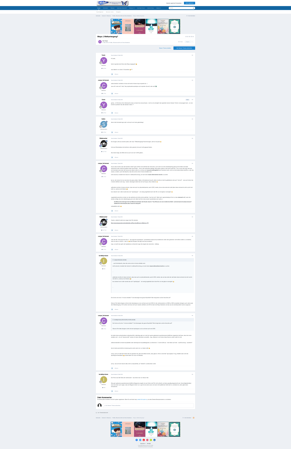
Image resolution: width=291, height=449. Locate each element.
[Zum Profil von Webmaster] (103, 143)
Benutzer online (110, 12)
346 (104, 268)
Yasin (106, 41)
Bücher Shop (151, 8)
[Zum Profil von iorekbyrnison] (103, 261)
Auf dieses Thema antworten (184, 48)
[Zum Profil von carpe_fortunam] (103, 85)
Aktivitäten (105, 8)
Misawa (112, 8)
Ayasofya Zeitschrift (122, 8)
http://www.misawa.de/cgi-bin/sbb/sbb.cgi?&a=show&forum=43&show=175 (130, 223)
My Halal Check (141, 8)
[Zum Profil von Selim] (103, 124)
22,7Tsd (104, 151)
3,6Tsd (104, 68)
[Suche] (193, 8)
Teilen (181, 41)
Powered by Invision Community (145, 446)
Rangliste (118, 12)
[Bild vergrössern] (136, 64)
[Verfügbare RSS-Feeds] (193, 418)
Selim (103, 119)
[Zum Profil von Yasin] (100, 41)
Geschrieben (117, 55)
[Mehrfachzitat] (112, 74)
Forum (98, 8)
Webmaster (103, 138)
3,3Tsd (104, 132)
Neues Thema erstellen (165, 48)
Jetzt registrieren (190, 3)
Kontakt (149, 443)
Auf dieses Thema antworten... (113, 405)
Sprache (142, 443)
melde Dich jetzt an (142, 399)
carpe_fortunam (103, 80)
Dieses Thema (186, 8)
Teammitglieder (99, 12)
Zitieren (116, 74)
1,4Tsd (104, 93)
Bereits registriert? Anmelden (174, 3)
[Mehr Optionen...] (192, 55)
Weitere (158, 8)
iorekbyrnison (103, 255)
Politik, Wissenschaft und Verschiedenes (120, 42)
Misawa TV (132, 8)
